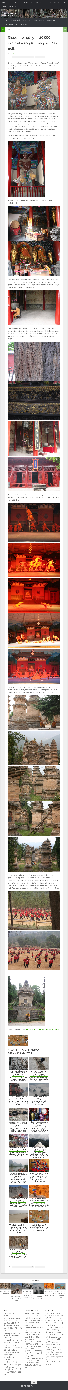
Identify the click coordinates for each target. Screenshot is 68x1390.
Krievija (31, 1334)
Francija (40, 1320)
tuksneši (7, 1365)
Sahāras (48, 1354)
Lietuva (27, 1339)
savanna (6, 1352)
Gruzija (27, 1325)
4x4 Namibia (57, 1313)
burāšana (13, 1320)
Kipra (38, 1330)
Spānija (27, 1351)
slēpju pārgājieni (10, 1355)
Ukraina (37, 1356)
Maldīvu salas (38, 1339)
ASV (33, 1315)
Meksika (33, 1341)
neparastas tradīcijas (17, 56)
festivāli (6, 1328)
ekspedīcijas (15, 1325)
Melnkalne (38, 1341)
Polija (29, 1348)
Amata (30, 1313)
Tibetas (55, 1354)
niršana (15, 1345)
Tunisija (27, 1356)
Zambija (38, 1360)
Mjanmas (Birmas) (53, 1345)
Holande (32, 1325)
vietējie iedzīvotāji (13, 1369)
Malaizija (31, 1339)
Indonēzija (34, 1327)
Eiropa (30, 1320)
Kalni (29, 20)
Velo (24, 20)
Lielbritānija (36, 1337)
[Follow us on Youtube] (28, 1386)
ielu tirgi (13, 1328)
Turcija (32, 1356)
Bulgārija (35, 1318)
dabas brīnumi (11, 1322)
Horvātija (38, 1325)
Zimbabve (27, 1362)
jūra (20, 1327)
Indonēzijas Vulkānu (54, 1334)
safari (17, 1350)
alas (5, 1313)
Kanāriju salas (51, 1337)
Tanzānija (39, 1351)
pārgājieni (9, 1349)
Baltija (26, 1318)
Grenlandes (50, 1332)
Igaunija (27, 1327)
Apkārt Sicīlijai (49, 1318)
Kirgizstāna (28, 1332)
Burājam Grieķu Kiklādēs (54, 1327)
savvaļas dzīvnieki (14, 1352)
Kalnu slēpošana (39, 20)
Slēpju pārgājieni (51, 20)
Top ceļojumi (36, 1353)
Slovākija (33, 1348)
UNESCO (13, 1365)
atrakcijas (7, 1320)
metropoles (8, 1340)
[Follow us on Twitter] (25, 1386)
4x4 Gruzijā (49, 1313)
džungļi (7, 1325)
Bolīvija (30, 1318)
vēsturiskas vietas (40, 56)
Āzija (40, 1362)
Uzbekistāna (39, 1358)
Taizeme (32, 1351)
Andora (40, 1313)
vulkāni (6, 1372)
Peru (26, 1348)
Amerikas (35, 1313)
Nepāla (27, 1346)
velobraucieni (9, 1367)
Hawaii (58, 1332)
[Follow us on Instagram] (32, 1386)
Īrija (33, 1365)
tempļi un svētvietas (29, 56)
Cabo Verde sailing (52, 1330)
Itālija (27, 1329)
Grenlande (29, 1323)
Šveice (30, 1367)
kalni (6, 1330)
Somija (38, 1348)
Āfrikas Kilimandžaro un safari (53, 1361)
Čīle (26, 1365)
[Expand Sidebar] (3, 29)
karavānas (6, 1335)
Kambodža (33, 1330)
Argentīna (28, 1316)
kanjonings (16, 1333)
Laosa (39, 1334)
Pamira (48, 1350)
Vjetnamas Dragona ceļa (54, 1357)
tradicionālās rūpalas (13, 1362)
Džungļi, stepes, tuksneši (11, 24)
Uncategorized (30, 1358)
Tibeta (27, 1353)
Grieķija (36, 1323)
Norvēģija (32, 1346)
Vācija (34, 1360)
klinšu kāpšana (13, 1335)
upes (19, 1364)
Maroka (27, 1342)
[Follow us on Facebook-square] (22, 1386)
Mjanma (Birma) (32, 1344)
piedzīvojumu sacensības (13, 1347)
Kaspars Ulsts (14, 53)
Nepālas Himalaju (57, 1347)
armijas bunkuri (15, 1318)
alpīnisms (10, 1313)
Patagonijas (54, 1350)
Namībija (41, 1344)
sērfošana (6, 1357)
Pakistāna (38, 1346)
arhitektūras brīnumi (9, 1316)
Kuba (35, 1334)
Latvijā (5, 20)
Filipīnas (35, 1320)
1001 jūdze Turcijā (58, 1315)
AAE (26, 1313)
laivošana (8, 1337)
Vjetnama (28, 1360)
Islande (40, 1327)
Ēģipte (29, 1365)
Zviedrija (32, 1362)
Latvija (28, 1336)
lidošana (15, 1338)
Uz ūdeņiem (25, 24)
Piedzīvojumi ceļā (15, 20)
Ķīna (10, 29)
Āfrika (37, 1362)
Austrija (38, 1316)
